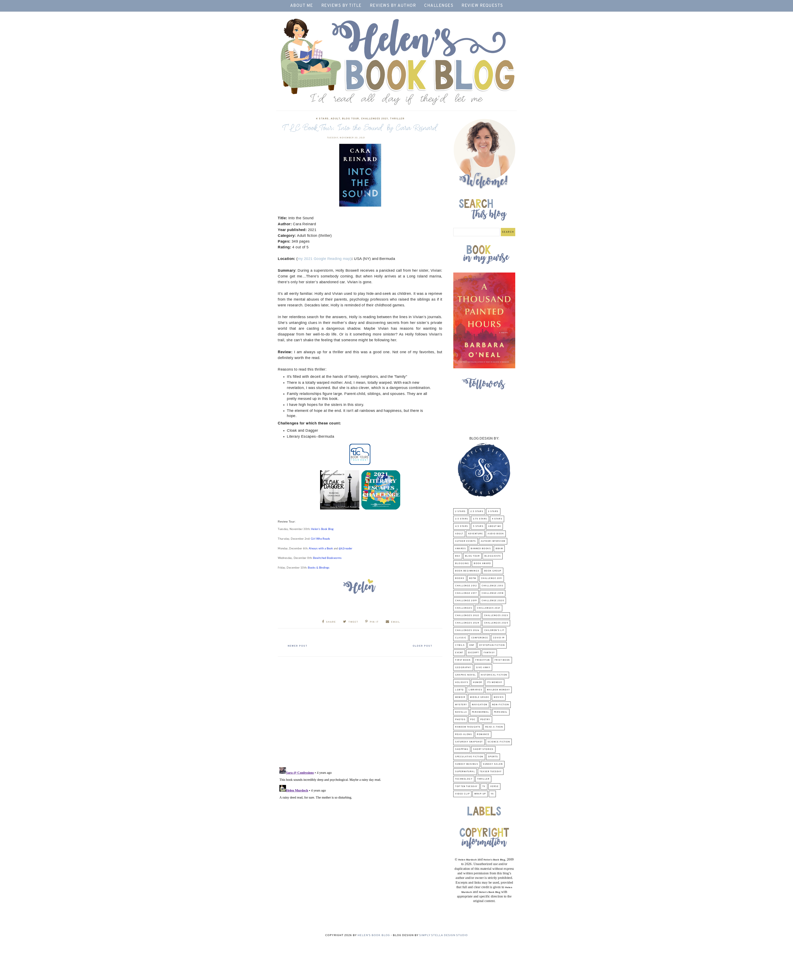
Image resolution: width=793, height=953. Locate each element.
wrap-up (480, 794)
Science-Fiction (499, 742)
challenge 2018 (492, 593)
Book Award (482, 563)
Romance (483, 734)
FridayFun (482, 660)
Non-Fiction (500, 704)
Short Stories (483, 749)
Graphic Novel (465, 675)
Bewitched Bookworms (327, 558)
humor (477, 682)
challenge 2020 (493, 600)
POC (473, 719)
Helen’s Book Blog (322, 529)
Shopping (461, 749)
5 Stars (478, 526)
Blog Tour (350, 118)
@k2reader (346, 548)
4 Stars (322, 118)
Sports (493, 756)
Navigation (479, 704)
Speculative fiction (469, 756)
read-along (463, 734)
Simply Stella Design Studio (443, 935)
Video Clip (462, 794)
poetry (485, 719)
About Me (301, 5)
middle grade (479, 697)
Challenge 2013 (492, 585)
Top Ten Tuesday (466, 786)
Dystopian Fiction (492, 645)
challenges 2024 (467, 623)
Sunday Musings (466, 764)
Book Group (492, 571)
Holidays (461, 682)
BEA (457, 556)
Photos (460, 719)
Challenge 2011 (491, 578)
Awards (460, 548)
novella (461, 712)
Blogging (462, 563)
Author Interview (493, 541)
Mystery (461, 704)
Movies (499, 697)
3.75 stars (480, 519)
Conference (479, 638)
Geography (463, 667)
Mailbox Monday (498, 690)
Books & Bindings (318, 568)
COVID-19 (499, 638)
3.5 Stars (461, 519)
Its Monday (494, 682)
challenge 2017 (466, 593)
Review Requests (482, 5)
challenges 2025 (496, 623)
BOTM (472, 578)
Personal (501, 712)
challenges (463, 608)
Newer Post (297, 646)
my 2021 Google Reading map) (325, 259)
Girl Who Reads (320, 539)
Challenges (438, 5)
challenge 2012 (466, 585)
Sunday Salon (493, 764)
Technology (463, 779)
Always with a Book (321, 548)
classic (461, 638)
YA (492, 794)
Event (459, 652)
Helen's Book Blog (373, 935)
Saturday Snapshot (469, 742)
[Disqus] (360, 710)
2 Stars (460, 511)
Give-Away (483, 667)
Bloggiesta (492, 556)
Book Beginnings (467, 571)
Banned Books (481, 548)
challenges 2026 (467, 630)
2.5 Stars (476, 511)
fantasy (489, 652)
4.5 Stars (461, 526)
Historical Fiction (494, 675)
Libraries (475, 690)
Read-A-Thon (494, 727)
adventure (475, 533)
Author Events (465, 541)
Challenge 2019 (466, 600)
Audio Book (496, 533)
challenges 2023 (496, 615)
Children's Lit (494, 630)
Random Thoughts (468, 727)
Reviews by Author (393, 5)
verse (494, 786)
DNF (472, 645)
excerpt (473, 652)
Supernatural (465, 771)
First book (463, 660)
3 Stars (493, 511)
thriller (397, 118)
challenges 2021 (374, 118)
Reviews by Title (341, 5)
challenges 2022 (467, 615)
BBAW (499, 548)
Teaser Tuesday (491, 771)
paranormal (480, 712)
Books (459, 578)
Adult (335, 118)
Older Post (422, 646)
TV (484, 786)
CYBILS (460, 645)
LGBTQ (459, 690)
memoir (460, 697)
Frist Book (502, 660)
